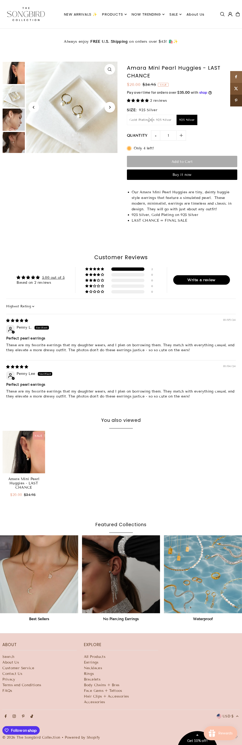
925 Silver (187, 120)
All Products (95, 657)
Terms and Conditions (21, 685)
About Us (10, 662)
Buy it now (182, 175)
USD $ (228, 716)
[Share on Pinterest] (236, 100)
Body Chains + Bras (102, 685)
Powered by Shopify (82, 737)
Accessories (94, 702)
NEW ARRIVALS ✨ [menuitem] (80, 14)
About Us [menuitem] (195, 14)
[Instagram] (14, 717)
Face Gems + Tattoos (103, 691)
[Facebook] (6, 717)
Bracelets (92, 679)
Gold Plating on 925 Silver (151, 120)
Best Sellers (39, 619)
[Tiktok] (31, 717)
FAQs (7, 691)
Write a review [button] (201, 280)
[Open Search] (222, 14)
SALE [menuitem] (173, 14)
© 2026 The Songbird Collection (32, 737)
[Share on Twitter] (236, 89)
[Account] (230, 14)
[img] (17, 320)
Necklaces (93, 668)
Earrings (91, 662)
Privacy (8, 679)
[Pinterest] (23, 717)
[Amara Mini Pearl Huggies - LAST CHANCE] (23, 452)
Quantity (137, 135)
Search (8, 657)
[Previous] (33, 107)
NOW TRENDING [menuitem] (146, 14)
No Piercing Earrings (121, 619)
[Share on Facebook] (236, 77)
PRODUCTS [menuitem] (112, 14)
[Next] (109, 107)
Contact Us (12, 674)
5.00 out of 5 (53, 277)
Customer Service (18, 668)
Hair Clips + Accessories (106, 696)
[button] (138, 100)
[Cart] (238, 14)
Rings (89, 674)
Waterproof (203, 619)
